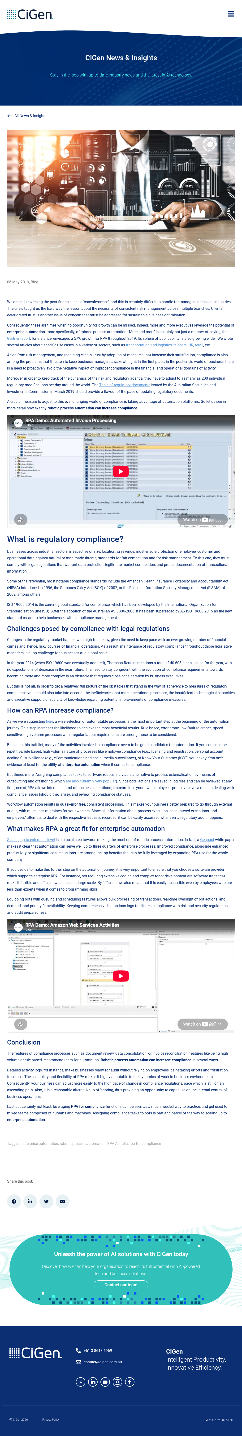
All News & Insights (30, 116)
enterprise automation (40, 1143)
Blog (34, 282)
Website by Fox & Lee (219, 1420)
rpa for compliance (145, 1143)
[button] (14, 1201)
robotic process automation (83, 1143)
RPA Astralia (117, 1143)
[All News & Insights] (9, 116)
